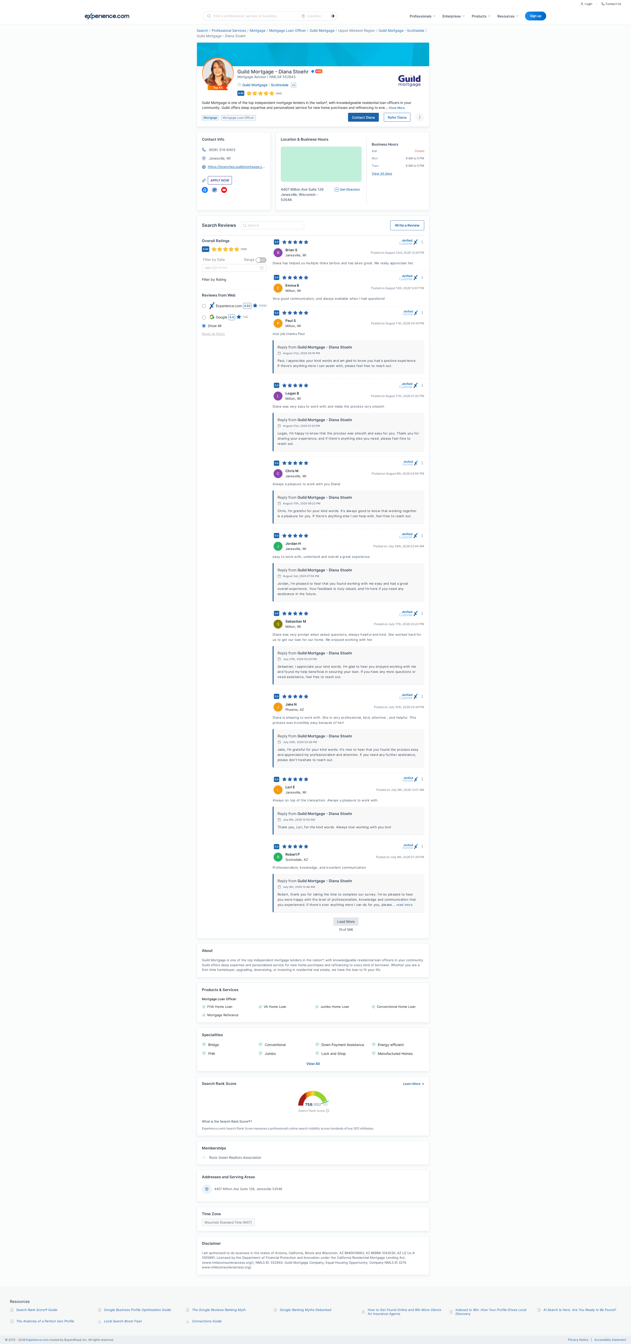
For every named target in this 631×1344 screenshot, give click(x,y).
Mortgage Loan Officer (287, 30)
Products (479, 16)
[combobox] (253, 16)
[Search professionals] (332, 16)
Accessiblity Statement (610, 1340)
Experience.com (37, 1340)
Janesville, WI (220, 158)
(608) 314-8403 (222, 150)
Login (588, 4)
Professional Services (229, 30)
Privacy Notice (578, 1340)
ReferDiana (397, 117)
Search (202, 30)
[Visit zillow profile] (205, 190)
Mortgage (257, 30)
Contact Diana (363, 117)
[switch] (261, 260)
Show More (397, 108)
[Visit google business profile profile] (214, 190)
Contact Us (613, 4)
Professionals (421, 16)
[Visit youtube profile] (224, 190)
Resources (506, 16)
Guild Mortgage (322, 30)
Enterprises (451, 16)
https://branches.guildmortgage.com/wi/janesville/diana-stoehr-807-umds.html (237, 167)
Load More (346, 921)
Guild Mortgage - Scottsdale (401, 30)
